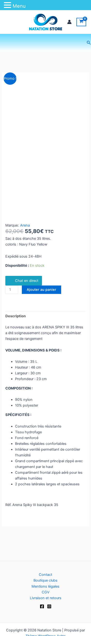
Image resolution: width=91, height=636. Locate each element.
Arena (25, 225)
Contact (45, 574)
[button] (89, 43)
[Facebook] (42, 606)
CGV (46, 592)
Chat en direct (26, 281)
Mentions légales (45, 586)
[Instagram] (49, 606)
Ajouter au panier (41, 289)
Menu (19, 6)
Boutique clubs (45, 580)
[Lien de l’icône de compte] (69, 22)
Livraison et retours (45, 598)
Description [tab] (15, 316)
